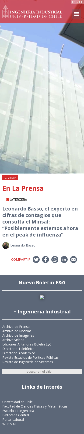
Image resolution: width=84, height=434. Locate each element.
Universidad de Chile (17, 402)
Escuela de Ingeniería (18, 410)
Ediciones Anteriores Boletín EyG (27, 344)
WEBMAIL (10, 424)
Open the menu (76, 14)
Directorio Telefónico (18, 348)
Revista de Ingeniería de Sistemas (27, 362)
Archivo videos (13, 340)
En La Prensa (23, 188)
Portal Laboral (13, 419)
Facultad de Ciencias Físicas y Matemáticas (34, 406)
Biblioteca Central (15, 415)
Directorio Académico (18, 353)
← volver (10, 177)
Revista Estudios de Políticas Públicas (30, 357)
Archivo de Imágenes (18, 335)
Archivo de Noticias (17, 331)
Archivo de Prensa (16, 326)
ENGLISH (77, 2)
